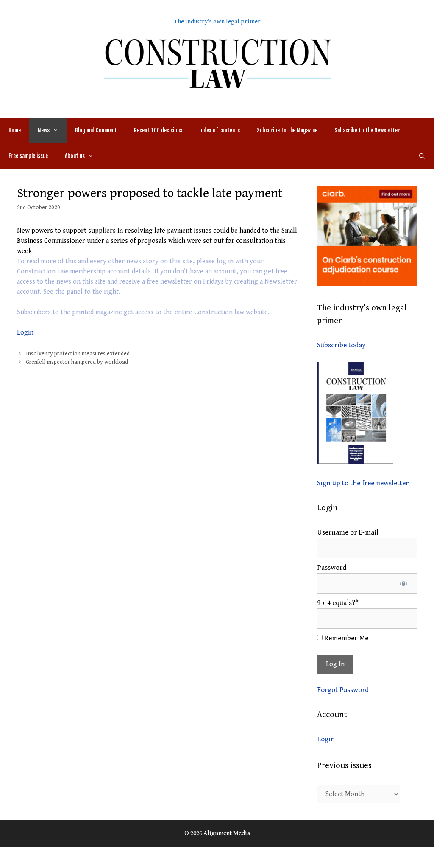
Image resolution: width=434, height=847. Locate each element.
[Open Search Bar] (422, 156)
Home (14, 130)
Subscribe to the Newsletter (367, 130)
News (44, 130)
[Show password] (403, 583)
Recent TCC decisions (158, 130)
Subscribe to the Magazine (287, 130)
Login (25, 333)
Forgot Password (343, 690)
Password (331, 567)
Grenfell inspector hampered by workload (77, 362)
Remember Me (345, 638)
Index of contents (219, 130)
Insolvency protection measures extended (78, 353)
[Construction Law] (217, 63)
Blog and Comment (96, 130)
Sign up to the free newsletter (363, 483)
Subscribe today (341, 345)
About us (75, 155)
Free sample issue (28, 155)
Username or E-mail (347, 532)
